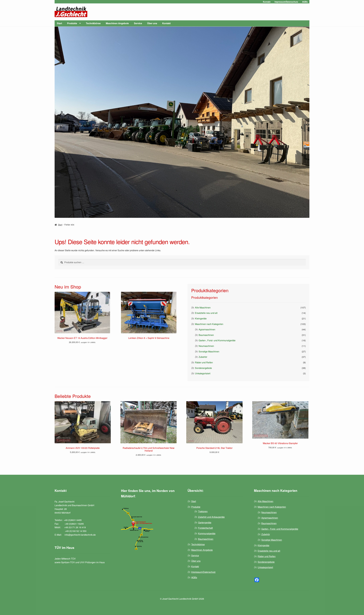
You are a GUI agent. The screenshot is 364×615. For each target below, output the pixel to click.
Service (138, 23)
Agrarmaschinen (207, 329)
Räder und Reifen (204, 362)
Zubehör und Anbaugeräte (211, 517)
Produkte (72, 23)
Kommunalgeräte (206, 533)
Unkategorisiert (202, 373)
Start (59, 23)
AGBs (305, 1)
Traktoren (203, 511)
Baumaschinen (206, 335)
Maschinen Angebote (117, 23)
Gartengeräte (204, 522)
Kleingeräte (201, 318)
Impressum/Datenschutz (286, 1)
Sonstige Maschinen (209, 351)
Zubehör (203, 357)
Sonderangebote (203, 368)
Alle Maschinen (203, 307)
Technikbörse (93, 23)
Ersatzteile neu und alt (206, 313)
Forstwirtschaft (205, 528)
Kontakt (267, 1)
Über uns (152, 23)
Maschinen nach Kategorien (209, 324)
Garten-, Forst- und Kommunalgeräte (217, 340)
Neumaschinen (206, 346)
